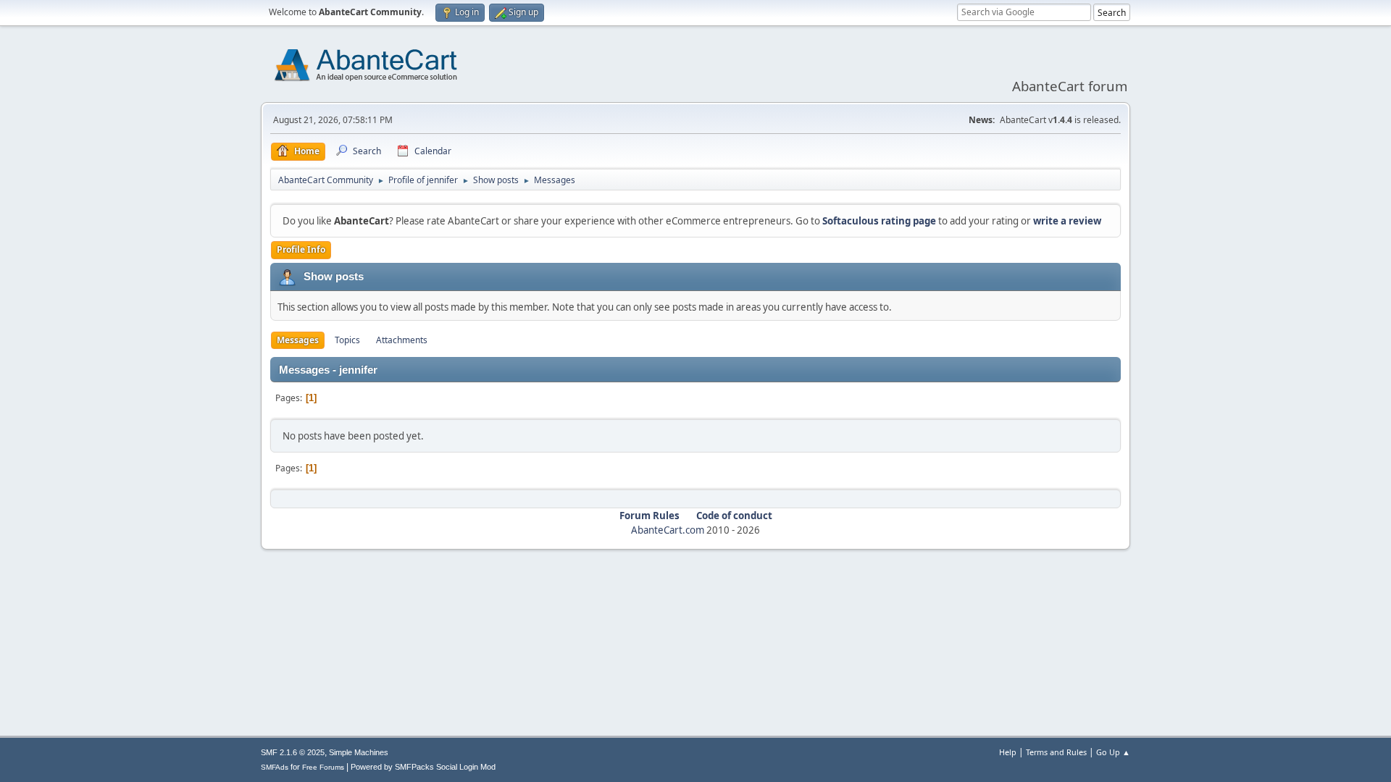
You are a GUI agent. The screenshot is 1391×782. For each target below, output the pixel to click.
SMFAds (274, 767)
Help (1007, 752)
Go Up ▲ (1113, 752)
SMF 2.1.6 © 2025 (293, 752)
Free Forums (323, 767)
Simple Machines (358, 752)
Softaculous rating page (879, 220)
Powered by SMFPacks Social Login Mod (423, 766)
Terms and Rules (1056, 752)
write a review (1067, 220)
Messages (298, 340)
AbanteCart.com (667, 530)
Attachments (401, 340)
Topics (347, 340)
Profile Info (301, 249)
